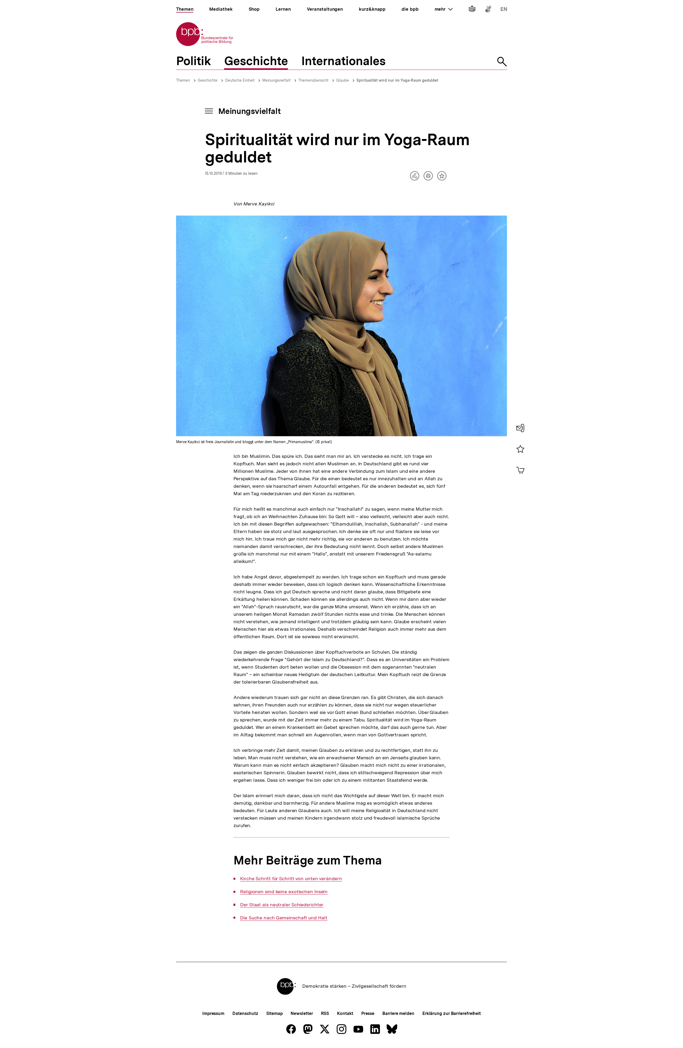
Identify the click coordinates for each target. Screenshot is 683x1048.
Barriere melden (398, 1013)
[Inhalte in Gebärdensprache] (488, 10)
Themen (183, 80)
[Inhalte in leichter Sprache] (472, 10)
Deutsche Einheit (240, 80)
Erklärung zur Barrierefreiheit (451, 1013)
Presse (367, 1013)
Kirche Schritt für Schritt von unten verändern (291, 879)
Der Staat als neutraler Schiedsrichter (281, 905)
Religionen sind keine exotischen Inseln (284, 892)
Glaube (343, 80)
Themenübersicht (313, 80)
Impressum (213, 1013)
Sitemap (274, 1013)
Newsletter (302, 1013)
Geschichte (207, 80)
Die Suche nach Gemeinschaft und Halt (283, 918)
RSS (325, 1013)
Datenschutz (245, 1013)
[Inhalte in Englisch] (504, 10)
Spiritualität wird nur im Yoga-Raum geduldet (397, 80)
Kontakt (345, 1013)
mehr (444, 9)
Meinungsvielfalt (276, 80)
